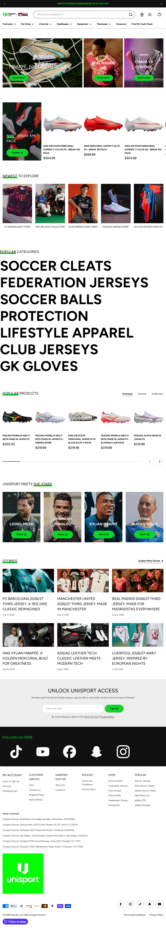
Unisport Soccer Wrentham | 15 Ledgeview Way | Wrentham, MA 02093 (39, 819)
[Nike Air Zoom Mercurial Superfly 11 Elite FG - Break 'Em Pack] (62, 121)
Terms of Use (91, 716)
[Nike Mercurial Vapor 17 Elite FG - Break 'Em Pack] (103, 121)
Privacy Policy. (107, 716)
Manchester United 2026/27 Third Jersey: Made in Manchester (82, 604)
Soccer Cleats (56, 266)
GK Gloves (39, 366)
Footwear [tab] (127, 393)
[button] (4, 4)
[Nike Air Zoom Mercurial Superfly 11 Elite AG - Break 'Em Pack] (144, 121)
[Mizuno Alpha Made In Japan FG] (148, 416)
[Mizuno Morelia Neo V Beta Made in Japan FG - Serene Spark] (50, 416)
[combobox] (84, 14)
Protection (44, 316)
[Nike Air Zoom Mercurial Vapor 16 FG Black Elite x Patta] (83, 416)
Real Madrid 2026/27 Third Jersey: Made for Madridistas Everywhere (136, 604)
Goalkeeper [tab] (157, 393)
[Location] (142, 15)
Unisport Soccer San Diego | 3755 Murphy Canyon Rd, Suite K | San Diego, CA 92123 (45, 835)
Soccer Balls (51, 299)
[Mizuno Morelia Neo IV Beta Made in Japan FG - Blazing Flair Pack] (115, 416)
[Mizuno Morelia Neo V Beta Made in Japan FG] (17, 416)
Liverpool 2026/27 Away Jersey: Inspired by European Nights (134, 658)
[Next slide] (159, 461)
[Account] (150, 15)
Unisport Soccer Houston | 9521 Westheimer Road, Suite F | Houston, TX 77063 (43, 846)
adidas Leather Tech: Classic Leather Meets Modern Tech (79, 658)
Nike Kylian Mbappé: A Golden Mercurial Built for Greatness (25, 658)
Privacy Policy (156, 915)
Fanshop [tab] (142, 393)
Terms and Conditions (135, 915)
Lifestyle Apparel (66, 332)
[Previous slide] (150, 461)
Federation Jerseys (74, 282)
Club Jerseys (49, 349)
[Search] (131, 15)
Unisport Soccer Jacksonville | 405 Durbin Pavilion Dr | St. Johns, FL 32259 (40, 824)
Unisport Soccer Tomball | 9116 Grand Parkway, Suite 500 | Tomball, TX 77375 (42, 841)
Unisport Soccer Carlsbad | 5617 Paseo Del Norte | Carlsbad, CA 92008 (38, 830)
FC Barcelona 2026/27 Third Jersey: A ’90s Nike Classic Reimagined (25, 604)
